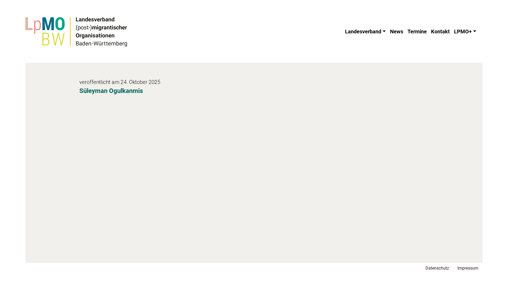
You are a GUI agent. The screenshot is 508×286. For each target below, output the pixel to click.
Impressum (467, 268)
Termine (417, 31)
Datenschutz (437, 268)
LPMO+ (463, 31)
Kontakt (440, 31)
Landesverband (363, 31)
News (396, 31)
